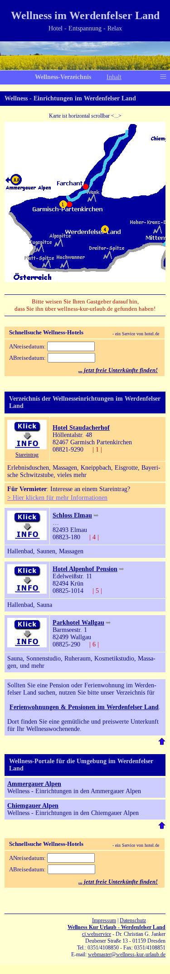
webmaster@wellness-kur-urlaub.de (126, 954)
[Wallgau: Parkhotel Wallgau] (27, 645)
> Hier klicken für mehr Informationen (57, 497)
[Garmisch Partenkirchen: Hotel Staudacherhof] (27, 447)
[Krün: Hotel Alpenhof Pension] (27, 591)
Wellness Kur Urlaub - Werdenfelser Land (116, 927)
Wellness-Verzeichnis (63, 77)
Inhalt (114, 77)
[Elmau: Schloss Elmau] (27, 538)
